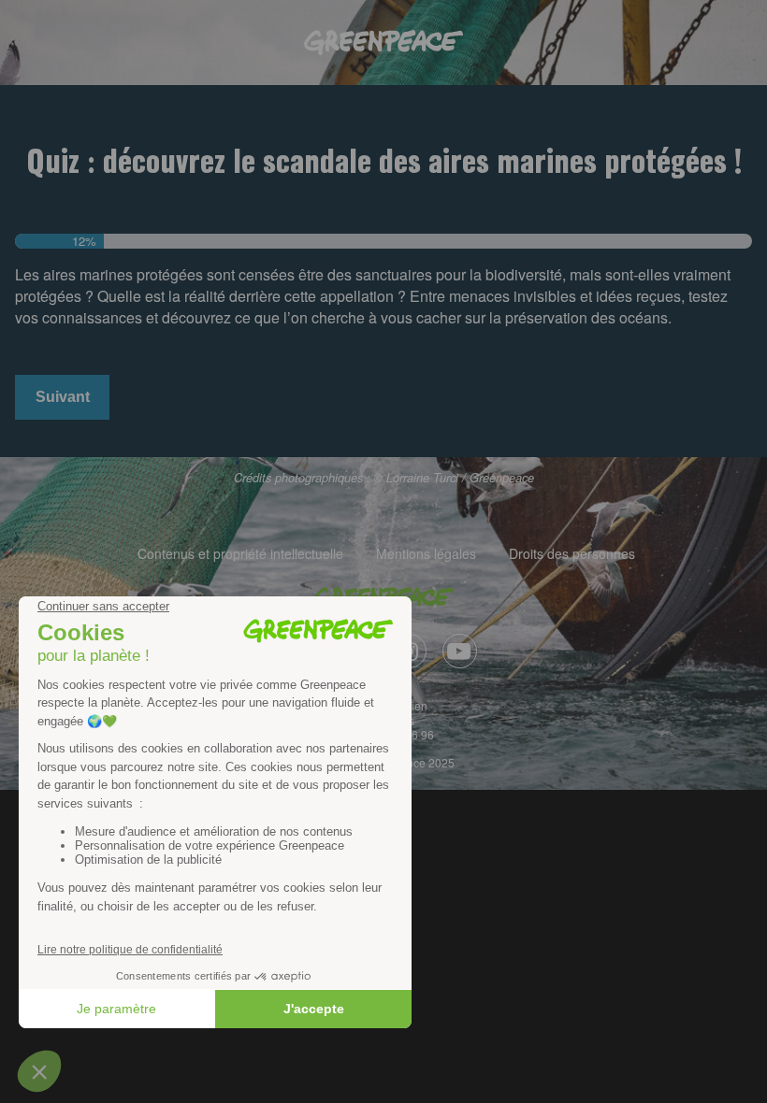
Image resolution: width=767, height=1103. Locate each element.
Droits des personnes (572, 553)
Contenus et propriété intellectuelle (240, 553)
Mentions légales (426, 553)
